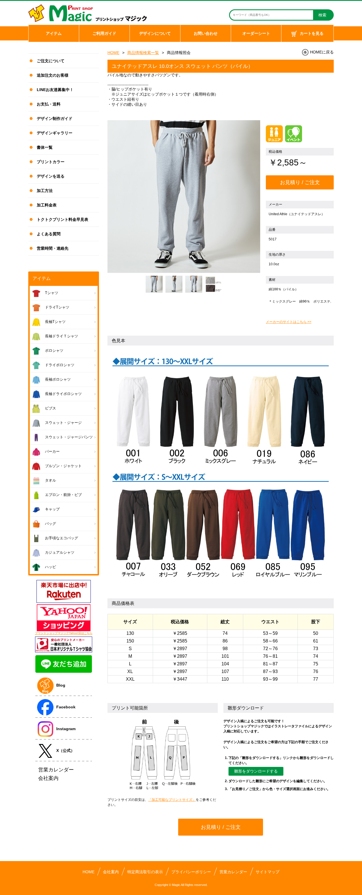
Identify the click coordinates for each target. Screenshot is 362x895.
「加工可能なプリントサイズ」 (172, 800)
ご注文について (50, 61)
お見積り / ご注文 (300, 182)
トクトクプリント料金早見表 (62, 219)
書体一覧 (45, 147)
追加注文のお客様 (52, 75)
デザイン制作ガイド (54, 118)
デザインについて (155, 33)
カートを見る (312, 33)
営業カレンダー (233, 872)
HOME (113, 52)
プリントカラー (50, 161)
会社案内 (111, 872)
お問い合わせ (205, 33)
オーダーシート (256, 33)
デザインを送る (50, 176)
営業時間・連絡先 (52, 248)
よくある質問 (49, 234)
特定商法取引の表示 (145, 872)
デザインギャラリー (54, 133)
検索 (322, 15)
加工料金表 (47, 205)
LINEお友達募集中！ (55, 89)
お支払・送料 (49, 104)
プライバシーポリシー (191, 872)
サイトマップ (267, 872)
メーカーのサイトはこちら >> (288, 322)
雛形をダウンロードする (256, 771)
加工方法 (45, 190)
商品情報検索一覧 (143, 52)
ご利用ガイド (104, 33)
